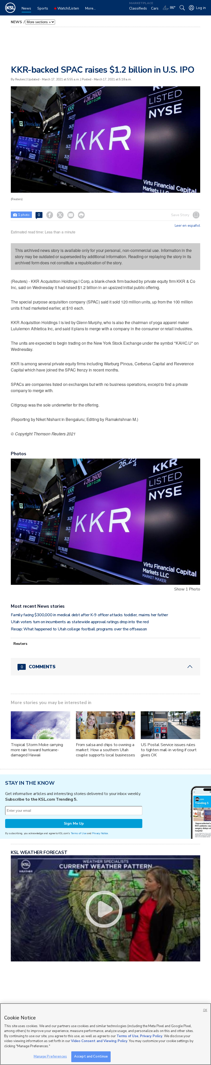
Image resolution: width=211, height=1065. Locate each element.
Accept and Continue (91, 1056)
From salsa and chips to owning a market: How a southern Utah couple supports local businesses (105, 750)
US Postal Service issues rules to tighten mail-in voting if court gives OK (168, 750)
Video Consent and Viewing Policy (99, 1041)
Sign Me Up (74, 823)
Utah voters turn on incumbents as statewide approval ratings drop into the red (79, 622)
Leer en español (187, 225)
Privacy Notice (100, 833)
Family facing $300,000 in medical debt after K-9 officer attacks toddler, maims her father (89, 615)
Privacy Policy (151, 1036)
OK (205, 1010)
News (17, 22)
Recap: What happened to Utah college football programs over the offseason (79, 629)
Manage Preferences (50, 1056)
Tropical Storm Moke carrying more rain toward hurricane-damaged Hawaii (37, 750)
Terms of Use (78, 833)
